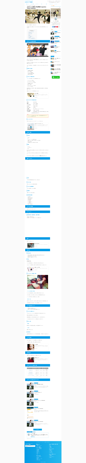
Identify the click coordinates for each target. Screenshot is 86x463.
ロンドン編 (51, 451)
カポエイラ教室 (28, 78)
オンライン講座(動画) (39, 448)
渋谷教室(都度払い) (31, 372)
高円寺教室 (38, 449)
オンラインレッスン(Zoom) (31, 375)
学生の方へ (38, 451)
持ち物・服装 (29, 32)
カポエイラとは (38, 455)
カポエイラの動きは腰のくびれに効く (38, 384)
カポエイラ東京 (29, 2)
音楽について (38, 459)
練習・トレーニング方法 (39, 458)
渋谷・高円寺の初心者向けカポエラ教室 (28, 443)
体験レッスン (38, 444)
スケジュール (29, 34)
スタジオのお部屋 (30, 33)
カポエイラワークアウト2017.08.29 (38, 421)
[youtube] (57, 26)
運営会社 (51, 457)
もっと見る (37, 429)
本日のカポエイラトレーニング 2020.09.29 (39, 400)
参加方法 (29, 35)
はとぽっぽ (51, 449)
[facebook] (54, 26)
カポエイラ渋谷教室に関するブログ (31, 38)
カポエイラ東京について (52, 454)
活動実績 (51, 455)
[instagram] (55, 26)
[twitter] (52, 26)
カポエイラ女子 (51, 452)
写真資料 (51, 447)
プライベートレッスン (57, 61)
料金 (37, 452)
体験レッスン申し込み (39, 445)
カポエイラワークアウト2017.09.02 (38, 408)
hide (33, 30)
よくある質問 (29, 36)
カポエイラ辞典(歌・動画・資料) (53, 444)
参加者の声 (29, 37)
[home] (59, 26)
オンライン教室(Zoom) (39, 447)
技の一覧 (38, 457)
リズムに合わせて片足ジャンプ (38, 392)
